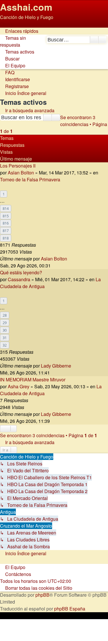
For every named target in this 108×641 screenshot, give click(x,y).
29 (5, 322)
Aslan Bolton (21, 172)
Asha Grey (18, 386)
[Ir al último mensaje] (70, 258)
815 (6, 215)
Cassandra (19, 279)
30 (5, 330)
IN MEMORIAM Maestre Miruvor (32, 379)
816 (6, 223)
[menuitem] (13, 41)
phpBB (42, 594)
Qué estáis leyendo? (21, 272)
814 (6, 208)
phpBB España (69, 608)
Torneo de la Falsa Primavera (30, 179)
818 (6, 238)
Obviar (7, 24)
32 (5, 345)
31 (5, 337)
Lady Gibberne (56, 365)
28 (5, 315)
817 (6, 230)
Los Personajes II (17, 165)
